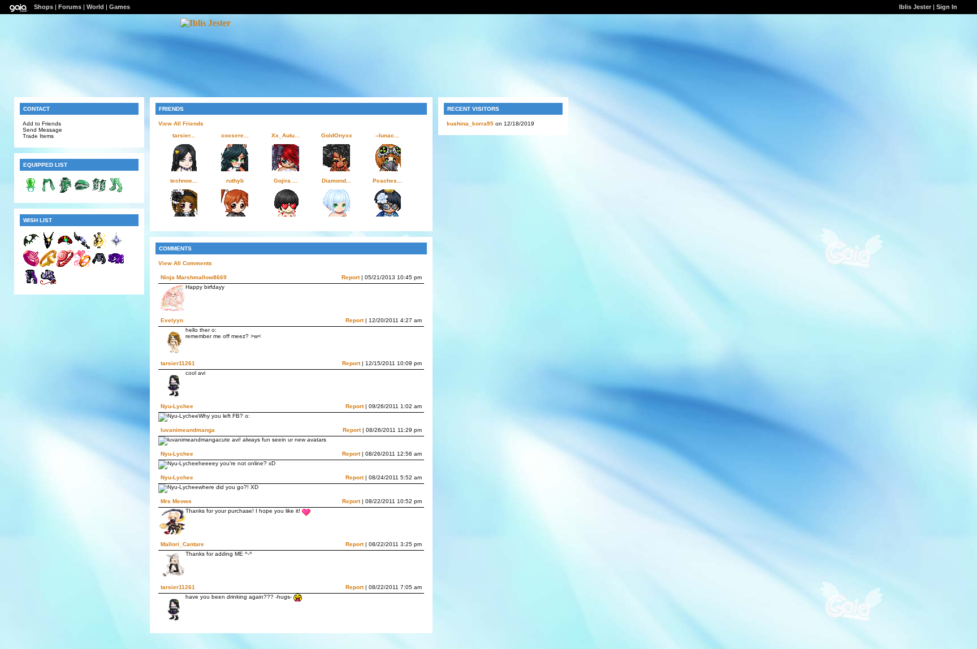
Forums (69, 6)
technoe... (183, 181)
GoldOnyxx (336, 135)
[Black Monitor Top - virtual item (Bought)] (98, 265)
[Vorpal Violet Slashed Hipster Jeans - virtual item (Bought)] (31, 283)
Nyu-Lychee (177, 406)
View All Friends (181, 123)
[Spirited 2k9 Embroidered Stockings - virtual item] (115, 191)
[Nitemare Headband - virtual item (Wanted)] (31, 247)
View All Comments (185, 263)
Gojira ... (285, 181)
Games (119, 6)
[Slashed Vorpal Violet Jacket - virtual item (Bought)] (115, 265)
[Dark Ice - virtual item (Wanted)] (48, 247)
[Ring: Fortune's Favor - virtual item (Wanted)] (48, 265)
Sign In (946, 6)
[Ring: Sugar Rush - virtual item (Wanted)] (65, 265)
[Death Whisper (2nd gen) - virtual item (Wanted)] (82, 247)
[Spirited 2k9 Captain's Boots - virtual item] (98, 191)
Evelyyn (172, 320)
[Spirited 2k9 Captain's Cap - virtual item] (82, 191)
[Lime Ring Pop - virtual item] (31, 191)
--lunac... (387, 135)
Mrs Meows (176, 501)
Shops (43, 6)
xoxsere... (235, 135)
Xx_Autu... (285, 135)
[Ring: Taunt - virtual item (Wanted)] (31, 265)
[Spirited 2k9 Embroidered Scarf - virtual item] (48, 191)
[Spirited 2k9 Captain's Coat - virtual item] (65, 191)
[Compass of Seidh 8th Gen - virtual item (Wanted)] (115, 247)
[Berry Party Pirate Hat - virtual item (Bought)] (48, 283)
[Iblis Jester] (205, 23)
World (95, 6)
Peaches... (387, 181)
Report (350, 277)
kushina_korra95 (470, 123)
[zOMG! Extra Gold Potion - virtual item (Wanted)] (98, 247)
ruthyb (235, 181)
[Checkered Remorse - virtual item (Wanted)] (65, 247)
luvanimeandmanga (188, 430)
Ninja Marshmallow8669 (194, 277)
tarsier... (183, 135)
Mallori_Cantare (182, 544)
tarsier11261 (178, 363)
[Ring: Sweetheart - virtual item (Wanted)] (82, 265)
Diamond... (336, 181)
